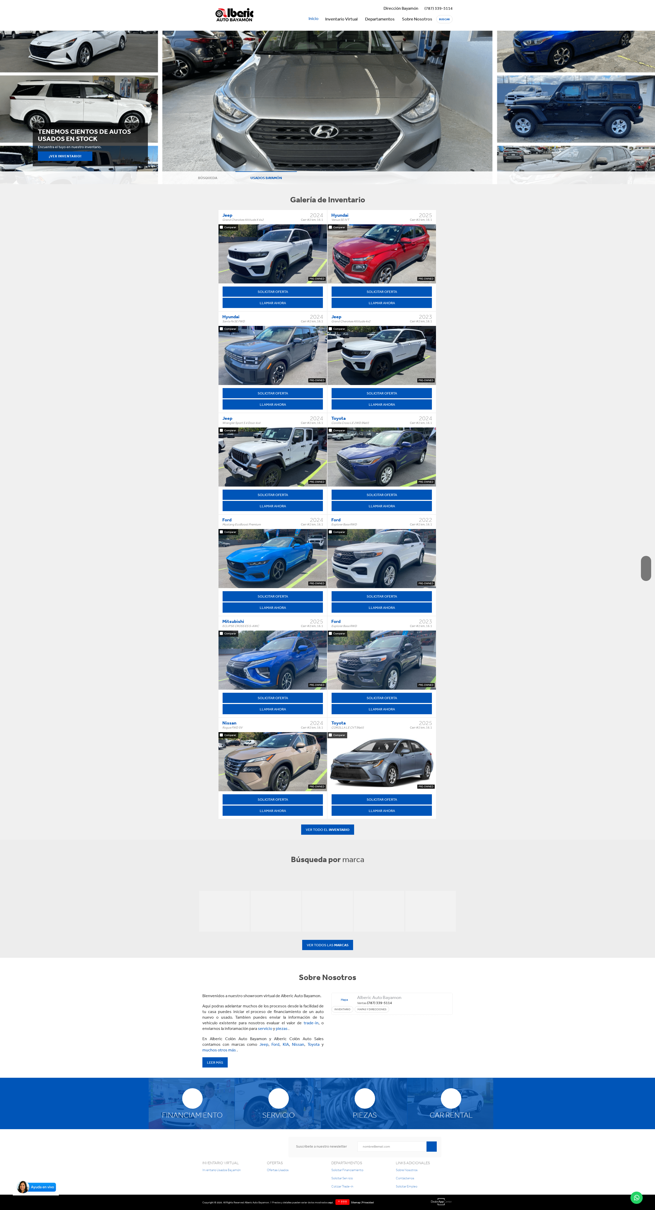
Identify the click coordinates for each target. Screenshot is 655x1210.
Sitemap (356, 1202)
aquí (330, 1202)
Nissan (298, 1044)
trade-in (311, 1022)
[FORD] (276, 911)
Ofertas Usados (278, 1170)
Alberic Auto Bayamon (379, 997)
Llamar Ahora (273, 303)
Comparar (230, 227)
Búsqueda (207, 177)
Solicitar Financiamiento (347, 1170)
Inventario (342, 1009)
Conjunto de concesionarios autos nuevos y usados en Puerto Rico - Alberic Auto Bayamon (234, 15)
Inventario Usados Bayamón (221, 1170)
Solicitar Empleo (406, 1186)
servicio (265, 1028)
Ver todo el (328, 829)
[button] (36, 1194)
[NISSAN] (379, 911)
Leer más (215, 1062)
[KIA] (327, 911)
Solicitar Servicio (342, 1178)
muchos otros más (219, 1049)
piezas (282, 1028)
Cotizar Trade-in (342, 1186)
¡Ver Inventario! (65, 156)
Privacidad (368, 1202)
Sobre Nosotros (417, 18)
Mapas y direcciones (371, 1009)
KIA (286, 1044)
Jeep (263, 1044)
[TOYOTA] (430, 911)
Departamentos (380, 18)
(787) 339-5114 (438, 8)
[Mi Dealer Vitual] (441, 1202)
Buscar (444, 19)
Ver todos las (327, 945)
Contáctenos (405, 1178)
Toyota (314, 1044)
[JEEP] (224, 911)
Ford (275, 1044)
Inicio (314, 18)
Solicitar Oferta (273, 291)
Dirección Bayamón (401, 8)
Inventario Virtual (341, 18)
